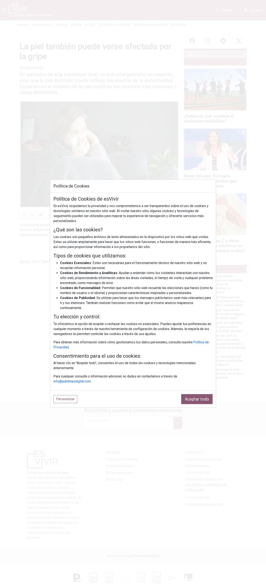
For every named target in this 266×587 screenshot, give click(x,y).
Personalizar (65, 399)
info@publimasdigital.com (72, 381)
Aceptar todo (197, 399)
